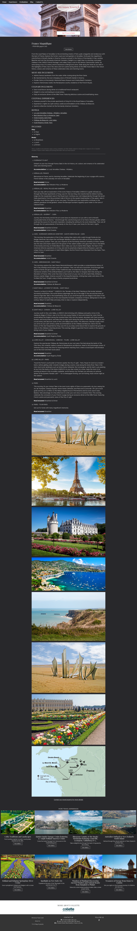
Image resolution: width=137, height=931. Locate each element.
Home (4, 2)
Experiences (13, 2)
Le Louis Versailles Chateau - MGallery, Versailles (50, 113)
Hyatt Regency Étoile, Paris (43, 122)
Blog (31, 2)
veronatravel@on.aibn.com (69, 919)
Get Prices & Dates (68, 33)
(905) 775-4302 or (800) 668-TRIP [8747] (69, 921)
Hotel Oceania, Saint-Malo (43, 118)
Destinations (24, 2)
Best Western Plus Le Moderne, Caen (46, 115)
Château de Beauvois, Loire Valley (45, 120)
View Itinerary (68, 49)
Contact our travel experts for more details (68, 799)
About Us (37, 921)
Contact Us (39, 2)
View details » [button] (17, 843)
